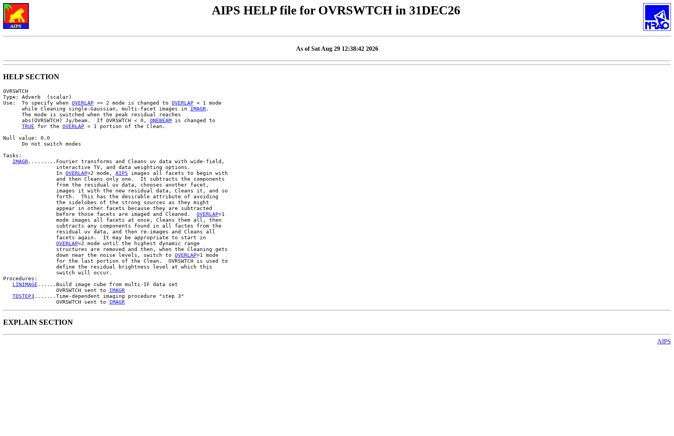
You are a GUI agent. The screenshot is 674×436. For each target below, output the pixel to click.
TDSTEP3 (23, 296)
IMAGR (198, 109)
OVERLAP (83, 103)
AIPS (121, 173)
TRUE (28, 126)
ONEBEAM (161, 120)
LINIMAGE (24, 284)
